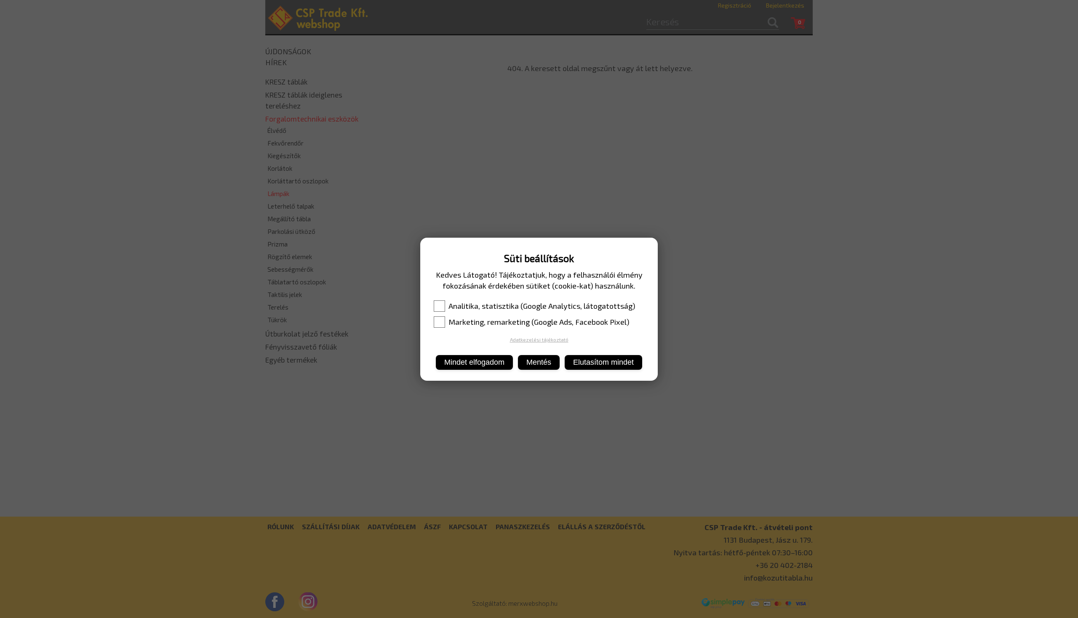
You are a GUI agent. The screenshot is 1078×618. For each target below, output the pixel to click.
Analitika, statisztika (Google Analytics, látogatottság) (541, 306)
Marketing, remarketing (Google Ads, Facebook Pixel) (539, 322)
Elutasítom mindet (603, 362)
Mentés (538, 362)
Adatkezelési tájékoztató (539, 339)
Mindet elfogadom (474, 362)
